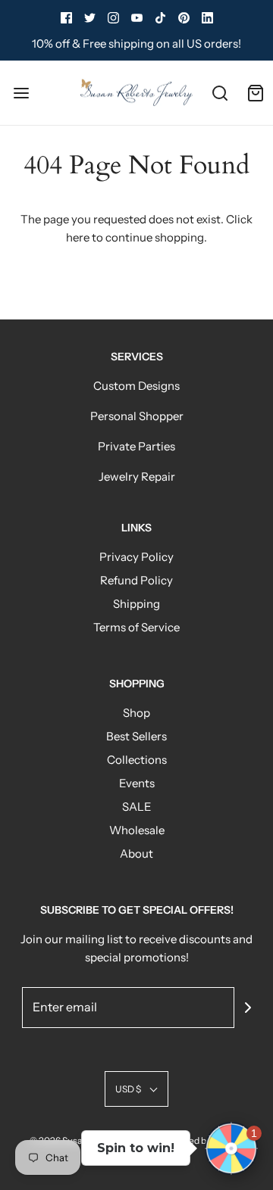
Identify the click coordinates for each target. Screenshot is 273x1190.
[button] (136, 1089)
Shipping (136, 604)
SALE (137, 806)
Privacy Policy (136, 557)
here (77, 237)
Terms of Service (136, 627)
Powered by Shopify (202, 1140)
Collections (137, 759)
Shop (136, 713)
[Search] (219, 93)
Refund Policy (136, 580)
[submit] (248, 1007)
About (136, 853)
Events (137, 783)
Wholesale (137, 830)
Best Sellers (136, 736)
